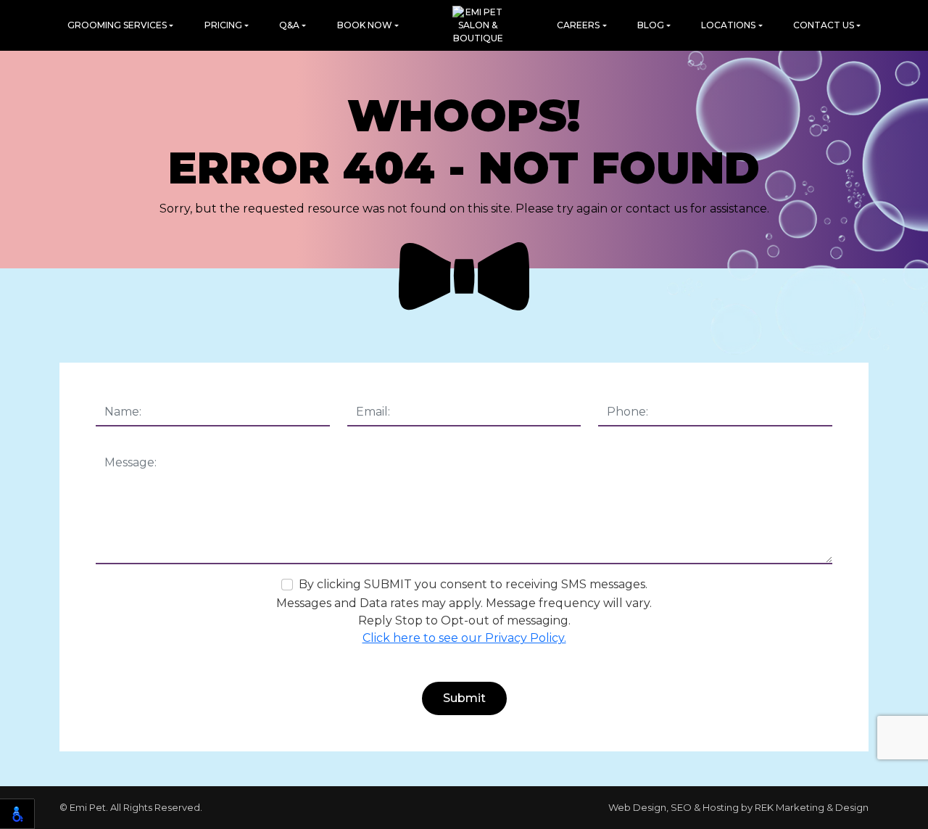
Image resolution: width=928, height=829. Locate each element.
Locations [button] (728, 25)
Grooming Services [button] (117, 25)
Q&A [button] (289, 25)
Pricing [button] (223, 25)
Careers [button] (578, 25)
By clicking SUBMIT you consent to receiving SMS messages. (473, 584)
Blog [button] (650, 25)
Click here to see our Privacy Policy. (464, 638)
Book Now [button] (364, 25)
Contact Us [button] (823, 25)
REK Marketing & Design (812, 807)
